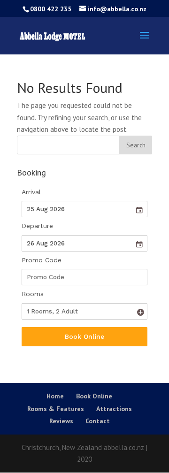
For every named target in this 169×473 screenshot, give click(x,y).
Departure (37, 225)
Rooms (33, 294)
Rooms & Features (55, 408)
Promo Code (41, 260)
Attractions (114, 408)
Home (55, 396)
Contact (97, 421)
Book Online (84, 336)
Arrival (31, 192)
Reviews (61, 421)
